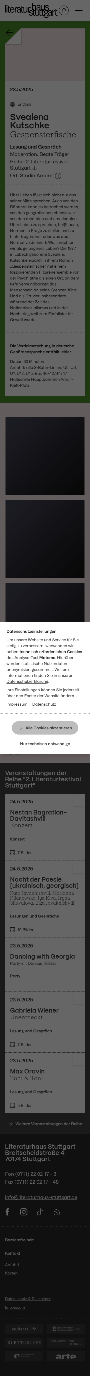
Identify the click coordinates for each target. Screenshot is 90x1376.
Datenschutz (44, 704)
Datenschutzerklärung (27, 681)
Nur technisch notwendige (45, 743)
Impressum (17, 704)
